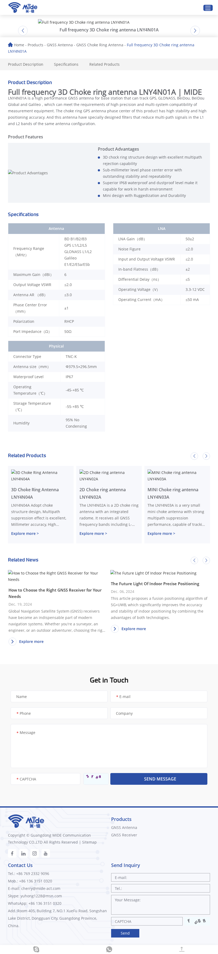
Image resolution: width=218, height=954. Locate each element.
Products (35, 44)
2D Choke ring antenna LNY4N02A (102, 493)
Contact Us (20, 865)
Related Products (104, 64)
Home (19, 44)
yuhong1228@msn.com (41, 895)
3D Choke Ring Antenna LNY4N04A (35, 493)
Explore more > (25, 533)
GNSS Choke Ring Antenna (99, 44)
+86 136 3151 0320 (44, 903)
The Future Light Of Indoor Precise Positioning (155, 583)
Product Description (25, 64)
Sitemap (89, 842)
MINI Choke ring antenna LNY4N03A (173, 493)
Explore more (31, 641)
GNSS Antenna (60, 44)
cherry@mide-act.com (40, 888)
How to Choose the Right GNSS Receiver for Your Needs (55, 593)
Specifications (66, 64)
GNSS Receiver (124, 834)
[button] (23, 30)
